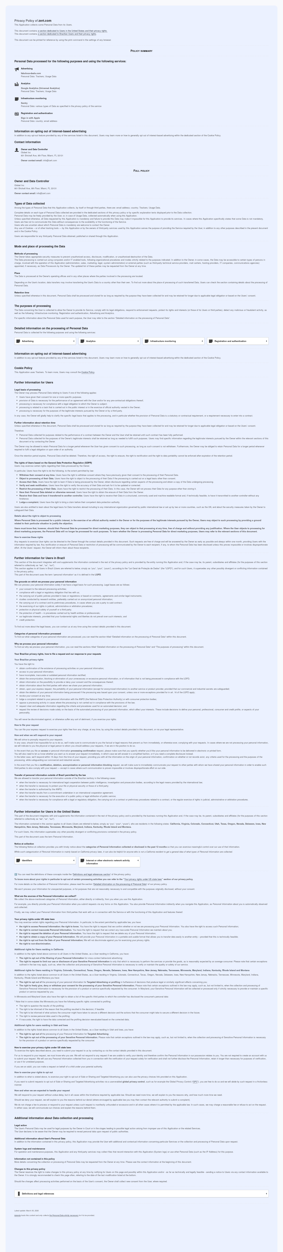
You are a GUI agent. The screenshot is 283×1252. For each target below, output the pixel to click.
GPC (195, 1081)
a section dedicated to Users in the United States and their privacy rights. (72, 30)
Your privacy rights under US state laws (143, 879)
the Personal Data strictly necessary (63, 1215)
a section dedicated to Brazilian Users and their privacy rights (67, 33)
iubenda (17, 1215)
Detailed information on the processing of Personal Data (120, 884)
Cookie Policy (87, 372)
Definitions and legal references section (91, 874)
